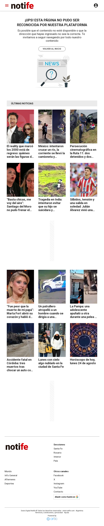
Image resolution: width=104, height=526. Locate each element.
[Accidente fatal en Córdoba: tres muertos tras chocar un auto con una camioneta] (20, 340)
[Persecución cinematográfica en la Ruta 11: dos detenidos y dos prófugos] (83, 126)
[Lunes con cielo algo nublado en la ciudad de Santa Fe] (52, 340)
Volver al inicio (52, 49)
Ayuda (66, 513)
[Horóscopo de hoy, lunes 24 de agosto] (83, 340)
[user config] (95, 5)
